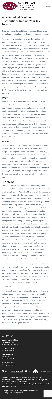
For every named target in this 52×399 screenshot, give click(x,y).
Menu (48, 6)
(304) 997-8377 (9, 363)
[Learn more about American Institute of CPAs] (5, 371)
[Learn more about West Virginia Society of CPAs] (35, 371)
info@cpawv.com (9, 350)
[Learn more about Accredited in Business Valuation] (27, 371)
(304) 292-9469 (9, 348)
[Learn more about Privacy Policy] (45, 371)
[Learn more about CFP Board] (17, 371)
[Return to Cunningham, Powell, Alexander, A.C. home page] (18, 6)
